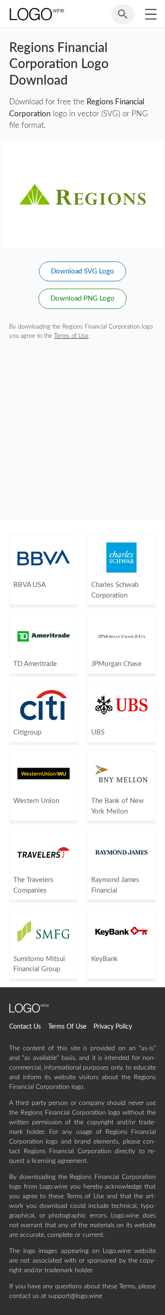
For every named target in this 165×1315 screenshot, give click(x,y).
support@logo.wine (75, 1296)
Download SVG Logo (82, 271)
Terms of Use (71, 336)
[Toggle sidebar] (150, 14)
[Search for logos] (122, 18)
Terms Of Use (67, 1027)
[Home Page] (36, 14)
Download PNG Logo (82, 298)
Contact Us (25, 1027)
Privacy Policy (113, 1027)
